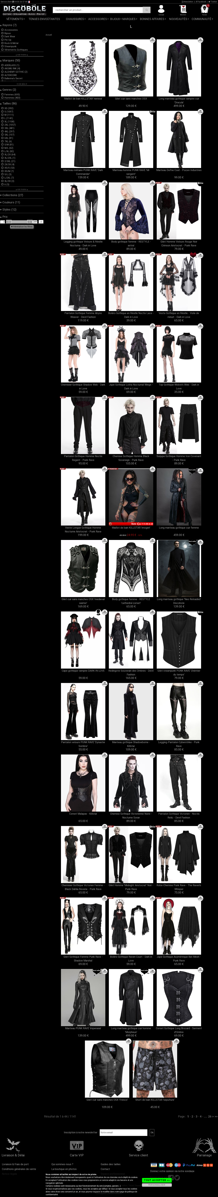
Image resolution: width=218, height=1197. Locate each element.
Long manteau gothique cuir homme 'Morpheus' (131, 1030)
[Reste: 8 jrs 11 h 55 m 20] (131, 497)
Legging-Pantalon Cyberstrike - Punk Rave (178, 744)
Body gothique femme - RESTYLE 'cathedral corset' (131, 601)
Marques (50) (10, 60)
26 (209, 1116)
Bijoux (115, 19)
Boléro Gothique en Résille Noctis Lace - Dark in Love (131, 315)
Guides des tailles (110, 1164)
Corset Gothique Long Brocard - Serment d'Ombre (179, 1030)
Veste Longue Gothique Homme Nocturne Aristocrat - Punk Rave (83, 529)
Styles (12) (8, 209)
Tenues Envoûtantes (44, 19)
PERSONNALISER (156, 1185)
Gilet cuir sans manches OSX (131, 98)
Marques (128, 19)
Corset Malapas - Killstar (83, 813)
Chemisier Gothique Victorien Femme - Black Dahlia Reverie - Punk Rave (83, 887)
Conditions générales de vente (19, 1169)
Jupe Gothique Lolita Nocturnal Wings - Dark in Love (131, 386)
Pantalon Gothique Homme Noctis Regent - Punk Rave (83, 458)
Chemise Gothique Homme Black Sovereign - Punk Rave (131, 458)
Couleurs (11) (10, 202)
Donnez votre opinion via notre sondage (172, 1171)
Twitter (213, 2)
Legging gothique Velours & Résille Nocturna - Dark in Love (83, 243)
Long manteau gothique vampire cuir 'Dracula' (179, 100)
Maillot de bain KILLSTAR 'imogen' (131, 527)
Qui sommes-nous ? (62, 1164)
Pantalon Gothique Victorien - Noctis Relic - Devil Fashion (178, 815)
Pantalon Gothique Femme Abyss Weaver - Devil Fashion (83, 315)
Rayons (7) (8, 25)
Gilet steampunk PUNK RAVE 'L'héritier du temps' (179, 672)
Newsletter (188, 2)
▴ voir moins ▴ (22, 55)
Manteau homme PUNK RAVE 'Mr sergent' (131, 172)
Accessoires (97, 19)
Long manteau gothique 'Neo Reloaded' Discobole (179, 601)
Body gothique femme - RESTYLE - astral (131, 243)
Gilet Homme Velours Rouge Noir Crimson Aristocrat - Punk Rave (179, 243)
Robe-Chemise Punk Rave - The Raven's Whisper (179, 887)
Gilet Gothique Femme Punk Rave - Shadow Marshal (83, 958)
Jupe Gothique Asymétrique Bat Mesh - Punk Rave (179, 958)
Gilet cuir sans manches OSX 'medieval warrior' (83, 601)
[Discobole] (25, 9)
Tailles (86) (8, 103)
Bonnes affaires (152, 19)
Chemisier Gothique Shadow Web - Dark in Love (83, 386)
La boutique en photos (64, 1169)
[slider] (9, 221)
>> (216, 1116)
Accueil (49, 35)
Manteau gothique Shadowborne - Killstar (131, 744)
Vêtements (14, 19)
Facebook (201, 2)
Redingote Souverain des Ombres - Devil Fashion (131, 672)
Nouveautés (178, 19)
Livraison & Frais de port (15, 1164)
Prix (4, 217)
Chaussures (75, 19)
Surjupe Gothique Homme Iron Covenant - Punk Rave (179, 458)
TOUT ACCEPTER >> (157, 1180)
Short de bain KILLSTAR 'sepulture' (155, 1099)
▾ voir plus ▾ (22, 84)
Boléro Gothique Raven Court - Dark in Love (131, 958)
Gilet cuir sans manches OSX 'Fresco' (107, 1099)
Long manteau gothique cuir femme (179, 527)
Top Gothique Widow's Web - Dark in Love (179, 386)
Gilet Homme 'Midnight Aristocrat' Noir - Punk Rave (131, 887)
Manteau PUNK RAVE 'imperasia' (83, 1028)
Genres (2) (8, 90)
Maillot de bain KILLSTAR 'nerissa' (83, 98)
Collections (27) (11, 195)
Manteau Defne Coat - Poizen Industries (179, 170)
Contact (105, 1169)
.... (205, 1116)
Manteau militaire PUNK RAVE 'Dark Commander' (83, 172)
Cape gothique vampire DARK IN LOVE (83, 670)
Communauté (201, 19)
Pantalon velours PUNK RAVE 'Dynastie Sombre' (83, 744)
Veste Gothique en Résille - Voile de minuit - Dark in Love (179, 315)
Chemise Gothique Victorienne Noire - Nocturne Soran (131, 815)
